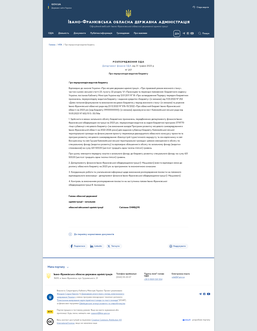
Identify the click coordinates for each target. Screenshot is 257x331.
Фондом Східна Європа (68, 294)
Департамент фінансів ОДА (116, 66)
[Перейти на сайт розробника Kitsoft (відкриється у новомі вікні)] (186, 320)
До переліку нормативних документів (94, 234)
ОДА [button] (51, 33)
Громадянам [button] (123, 33)
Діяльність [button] (63, 33)
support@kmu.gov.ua (100, 313)
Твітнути (115, 246)
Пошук (205, 33)
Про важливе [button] (140, 33)
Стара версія (203, 7)
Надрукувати (179, 246)
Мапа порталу (56, 267)
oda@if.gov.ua (178, 277)
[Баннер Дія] (176, 33)
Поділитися (79, 246)
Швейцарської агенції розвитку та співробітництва (102, 304)
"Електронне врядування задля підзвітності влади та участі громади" (88, 300)
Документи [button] (80, 33)
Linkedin (98, 246)
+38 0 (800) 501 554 (153, 279)
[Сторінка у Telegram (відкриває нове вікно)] (183, 33)
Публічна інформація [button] (101, 33)
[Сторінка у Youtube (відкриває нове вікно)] (192, 33)
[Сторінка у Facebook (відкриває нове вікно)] (188, 33)
